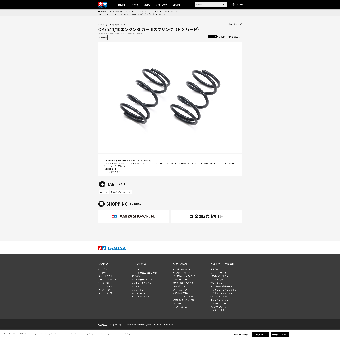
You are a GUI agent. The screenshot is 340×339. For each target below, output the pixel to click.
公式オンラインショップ (221, 293)
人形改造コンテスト (182, 286)
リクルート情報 (217, 310)
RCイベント (137, 276)
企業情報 (214, 269)
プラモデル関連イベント (143, 282)
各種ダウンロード (218, 282)
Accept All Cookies (279, 334)
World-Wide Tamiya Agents (138, 324)
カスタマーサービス (219, 272)
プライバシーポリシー (220, 300)
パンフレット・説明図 (183, 296)
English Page (116, 324)
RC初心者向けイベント (142, 279)
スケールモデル (105, 276)
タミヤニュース (180, 306)
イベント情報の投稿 (141, 296)
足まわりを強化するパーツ (120, 192)
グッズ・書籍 (104, 289)
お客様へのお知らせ (219, 276)
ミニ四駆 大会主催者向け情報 (145, 272)
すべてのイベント (139, 293)
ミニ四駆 (102, 272)
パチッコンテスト (181, 289)
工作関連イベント (140, 286)
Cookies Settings (241, 334)
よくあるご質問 (217, 279)
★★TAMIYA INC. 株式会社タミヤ (112, 11)
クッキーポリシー (218, 303)
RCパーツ (142, 11)
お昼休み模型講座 (181, 293)
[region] (170, 334)
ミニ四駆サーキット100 (183, 300)
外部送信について (218, 306)
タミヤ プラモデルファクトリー (224, 289)
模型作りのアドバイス (183, 282)
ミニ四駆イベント (140, 269)
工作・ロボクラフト (107, 279)
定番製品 (103, 37)
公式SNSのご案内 (218, 296)
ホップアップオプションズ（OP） (162, 11)
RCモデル (131, 11)
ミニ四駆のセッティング (184, 276)
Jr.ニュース (178, 303)
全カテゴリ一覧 (105, 293)
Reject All (260, 334)
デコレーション (105, 286)
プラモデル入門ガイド (183, 279)
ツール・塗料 (104, 282)
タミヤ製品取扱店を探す (221, 286)
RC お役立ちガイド (181, 269)
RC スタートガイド (181, 272)
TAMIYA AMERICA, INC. (164, 324)
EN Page (239, 4)
